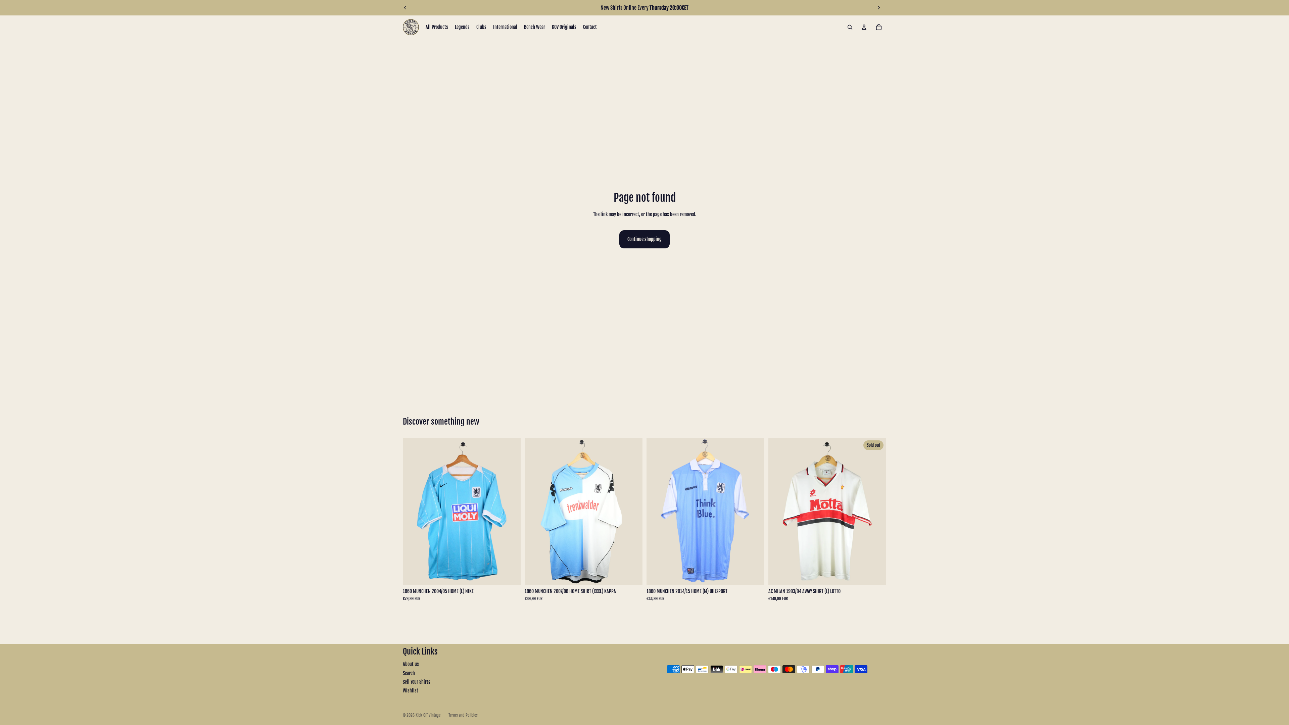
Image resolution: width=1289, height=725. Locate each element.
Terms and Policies (463, 715)
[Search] (850, 27)
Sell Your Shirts (416, 682)
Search (409, 673)
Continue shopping (644, 239)
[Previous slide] (405, 7)
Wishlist (410, 690)
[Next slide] (878, 7)
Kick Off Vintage (428, 715)
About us (411, 664)
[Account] (864, 27)
